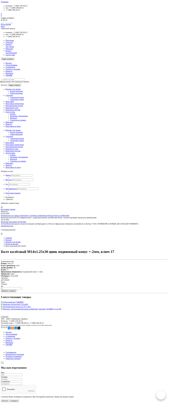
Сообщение (5, 381)
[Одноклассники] (12, 328)
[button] (8, 175)
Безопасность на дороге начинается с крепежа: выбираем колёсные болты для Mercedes (35, 216)
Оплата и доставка (13, 69)
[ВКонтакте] (9, 328)
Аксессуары (10, 112)
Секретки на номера (18, 120)
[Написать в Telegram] (6, 20)
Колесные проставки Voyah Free (13, 222)
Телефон (4, 377)
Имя (2, 373)
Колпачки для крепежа (19, 116)
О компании (10, 67)
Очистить (5, 401)
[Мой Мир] (15, 328)
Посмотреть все (7, 226)
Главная (9, 238)
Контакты (9, 73)
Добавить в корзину (9, 291)
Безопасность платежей (15, 354)
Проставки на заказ (13, 126)
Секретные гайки (17, 99)
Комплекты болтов (13, 110)
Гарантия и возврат (13, 359)
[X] (18, 328)
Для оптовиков (11, 65)
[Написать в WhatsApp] (2, 20)
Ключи (13, 114)
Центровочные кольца (14, 106)
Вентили (13, 118)
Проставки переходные (15, 104)
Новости (9, 71)
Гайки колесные (16, 93)
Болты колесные (16, 91)
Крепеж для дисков (13, 89)
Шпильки (9, 122)
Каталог (9, 63)
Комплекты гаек (12, 108)
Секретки (9, 95)
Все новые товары (8, 209)
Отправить (14, 401)
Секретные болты (17, 97)
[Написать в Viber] (4, 20)
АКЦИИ (9, 75)
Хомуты (9, 124)
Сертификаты (11, 352)
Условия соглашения (14, 356)
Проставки (10, 102)
